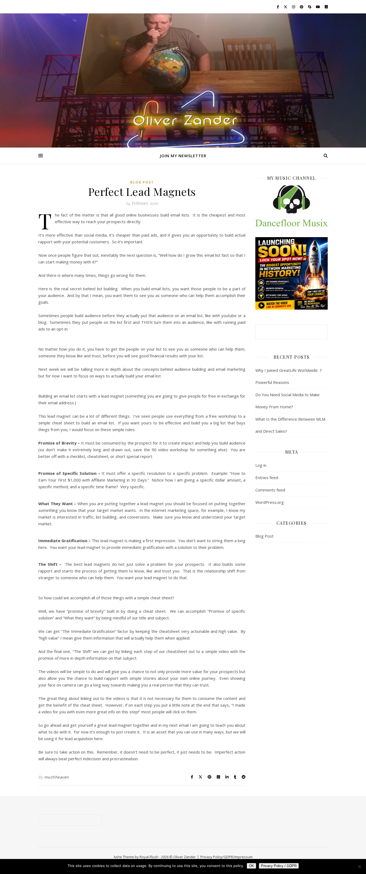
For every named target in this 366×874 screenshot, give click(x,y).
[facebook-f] (278, 6)
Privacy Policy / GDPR (279, 866)
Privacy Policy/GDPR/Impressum (226, 856)
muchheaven (56, 777)
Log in (260, 465)
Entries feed (266, 477)
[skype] (310, 6)
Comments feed (270, 490)
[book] (326, 6)
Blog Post (142, 182)
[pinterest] (302, 6)
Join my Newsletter (183, 155)
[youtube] (318, 6)
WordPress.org (269, 502)
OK (251, 866)
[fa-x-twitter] (286, 6)
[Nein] (359, 866)
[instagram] (294, 6)
